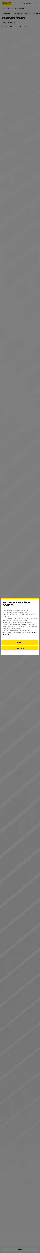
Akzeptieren (20, 648)
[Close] (37, 600)
